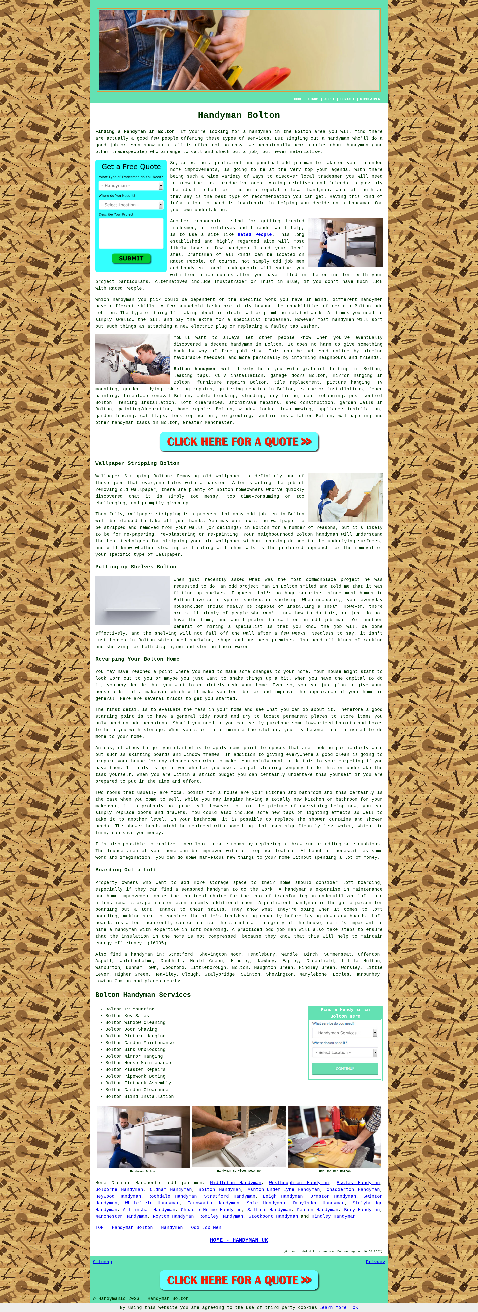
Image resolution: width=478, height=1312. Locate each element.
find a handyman (131, 954)
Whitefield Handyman (152, 1203)
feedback (215, 357)
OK (355, 1307)
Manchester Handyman (121, 1216)
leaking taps (191, 375)
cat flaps (152, 415)
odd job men (185, 1182)
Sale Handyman (266, 1203)
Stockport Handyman (273, 1216)
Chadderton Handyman (353, 1189)
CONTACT (347, 99)
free (226, 351)
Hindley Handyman (334, 1216)
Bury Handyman (362, 1209)
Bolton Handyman (220, 1189)
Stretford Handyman (229, 1196)
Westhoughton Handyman (299, 1182)
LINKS (313, 99)
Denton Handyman (317, 1209)
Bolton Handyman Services (143, 995)
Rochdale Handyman (172, 1196)
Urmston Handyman (333, 1196)
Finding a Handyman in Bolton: (136, 131)
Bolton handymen (195, 368)
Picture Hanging (145, 1036)
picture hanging (348, 382)
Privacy (375, 1262)
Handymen (172, 1227)
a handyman (257, 131)
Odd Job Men (206, 1227)
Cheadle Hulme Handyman (211, 1209)
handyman (338, 138)
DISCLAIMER (370, 99)
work (316, 312)
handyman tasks (131, 422)
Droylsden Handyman (319, 1203)
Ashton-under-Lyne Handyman (284, 1189)
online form (337, 274)
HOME (298, 99)
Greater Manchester (207, 422)
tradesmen (330, 176)
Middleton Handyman (236, 1182)
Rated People (255, 234)
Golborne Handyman (119, 1189)
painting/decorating (145, 409)
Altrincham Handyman (149, 1209)
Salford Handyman (269, 1209)
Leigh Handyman (283, 1196)
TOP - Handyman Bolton (124, 1227)
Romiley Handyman (221, 1216)
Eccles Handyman (358, 1182)
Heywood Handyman (118, 1196)
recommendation (271, 196)
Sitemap (102, 1262)
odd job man (297, 162)
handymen (357, 145)
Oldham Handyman (171, 1189)
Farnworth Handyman (213, 1203)
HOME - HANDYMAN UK (239, 1240)
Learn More (333, 1307)
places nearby (162, 981)
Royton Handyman (173, 1216)
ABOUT (329, 99)
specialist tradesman (261, 319)
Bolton (273, 344)
